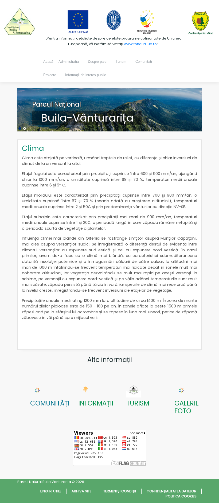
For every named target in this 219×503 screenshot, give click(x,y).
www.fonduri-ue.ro (140, 44)
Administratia (68, 62)
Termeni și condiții (119, 491)
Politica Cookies (181, 496)
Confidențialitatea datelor (171, 491)
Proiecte (49, 75)
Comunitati (143, 62)
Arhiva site (82, 491)
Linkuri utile (50, 491)
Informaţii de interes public (85, 75)
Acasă (48, 62)
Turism (121, 62)
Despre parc (97, 62)
